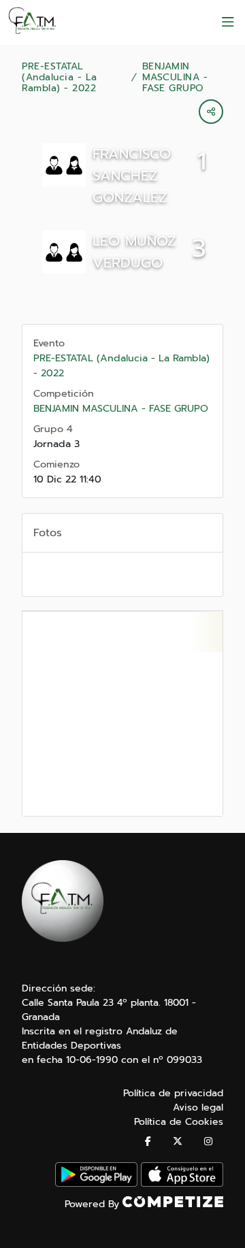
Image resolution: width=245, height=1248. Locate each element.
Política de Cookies (178, 1122)
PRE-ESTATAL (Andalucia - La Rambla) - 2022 (59, 77)
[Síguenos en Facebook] (148, 1141)
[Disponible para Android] (96, 1184)
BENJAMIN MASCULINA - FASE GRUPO (175, 77)
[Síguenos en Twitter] (177, 1141)
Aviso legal (198, 1107)
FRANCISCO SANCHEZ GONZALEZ (132, 175)
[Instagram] (208, 1141)
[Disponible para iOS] (182, 1184)
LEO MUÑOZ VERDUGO (134, 252)
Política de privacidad (173, 1093)
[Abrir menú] (228, 22)
